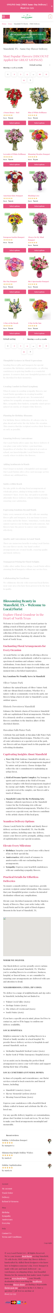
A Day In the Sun (34, 323)
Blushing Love (33, 196)
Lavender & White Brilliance (14, 154)
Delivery (5, 1197)
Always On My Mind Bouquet (36, 238)
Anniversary (7, 1219)
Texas (10, 24)
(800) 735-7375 (10, 1294)
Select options (15, 123)
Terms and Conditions (11, 1237)
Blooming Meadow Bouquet (39, 154)
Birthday (6, 1212)
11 (46, 74)
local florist (27, 1256)
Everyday (6, 1223)
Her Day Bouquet (10, 281)
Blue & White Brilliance (37, 112)
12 (24, 80)
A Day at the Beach (10, 323)
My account (7, 1188)
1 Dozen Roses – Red (11, 112)
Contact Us (6, 1233)
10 (40, 74)
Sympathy (6, 1216)
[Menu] (6, 17)
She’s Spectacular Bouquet (38, 281)
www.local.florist (19, 1278)
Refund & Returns (10, 1201)
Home (4, 24)
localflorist (37, 1281)
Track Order (7, 1193)
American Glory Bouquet (13, 196)
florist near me (11, 1287)
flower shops (19, 1284)
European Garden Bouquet (14, 237)
